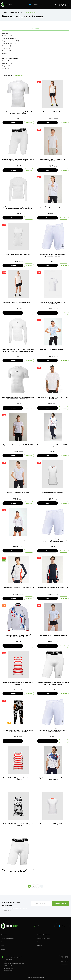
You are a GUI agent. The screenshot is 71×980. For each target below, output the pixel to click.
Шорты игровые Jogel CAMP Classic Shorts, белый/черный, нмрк (53, 731)
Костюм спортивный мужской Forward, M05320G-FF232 (53, 445)
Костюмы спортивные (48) (10, 56)
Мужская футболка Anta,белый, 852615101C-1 (18, 445)
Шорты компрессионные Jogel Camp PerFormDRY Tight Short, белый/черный (53, 683)
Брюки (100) (5, 68)
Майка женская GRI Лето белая (53, 112)
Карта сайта (39, 945)
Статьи (2, 945)
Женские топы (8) (7, 63)
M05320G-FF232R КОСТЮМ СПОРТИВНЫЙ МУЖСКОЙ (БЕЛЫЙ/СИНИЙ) (18, 635)
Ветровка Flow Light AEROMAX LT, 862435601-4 (53, 207)
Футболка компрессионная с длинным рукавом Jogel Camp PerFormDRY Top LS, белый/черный (18, 350)
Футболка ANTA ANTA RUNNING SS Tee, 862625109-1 (52, 160)
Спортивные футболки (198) (10, 41)
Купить (13, 122)
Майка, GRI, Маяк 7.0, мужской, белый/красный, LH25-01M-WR (18, 778)
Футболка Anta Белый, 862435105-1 (18, 492)
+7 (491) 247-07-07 (8, 965)
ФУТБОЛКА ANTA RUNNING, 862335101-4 (52, 349)
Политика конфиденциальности (44, 934)
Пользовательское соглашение (43, 938)
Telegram (35, 4)
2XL (57, 295)
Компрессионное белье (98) (10, 58)
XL (24, 104)
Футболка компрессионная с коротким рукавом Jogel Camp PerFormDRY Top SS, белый (18, 398)
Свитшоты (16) (6, 46)
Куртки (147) (5, 53)
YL (24, 152)
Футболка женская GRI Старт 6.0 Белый (53, 824)
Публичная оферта (41, 942)
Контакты (3, 949)
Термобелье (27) (7, 36)
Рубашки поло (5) (7, 48)
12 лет (15, 723)
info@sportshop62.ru (8, 970)
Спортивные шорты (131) (9, 38)
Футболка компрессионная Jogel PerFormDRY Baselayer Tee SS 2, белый (18, 112)
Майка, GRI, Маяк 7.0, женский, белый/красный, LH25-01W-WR (18, 683)
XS (11, 104)
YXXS (51, 533)
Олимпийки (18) (6, 51)
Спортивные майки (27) (9, 43)
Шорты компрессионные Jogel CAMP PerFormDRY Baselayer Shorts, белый (18, 160)
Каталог (40, 926)
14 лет (20, 723)
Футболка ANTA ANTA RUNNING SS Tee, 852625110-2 (52, 302)
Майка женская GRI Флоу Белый (52, 492)
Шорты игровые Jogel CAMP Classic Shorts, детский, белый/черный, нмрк (53, 540)
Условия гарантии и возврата (7, 938)
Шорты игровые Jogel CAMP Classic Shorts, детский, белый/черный (53, 255)
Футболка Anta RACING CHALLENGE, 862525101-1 (53, 635)
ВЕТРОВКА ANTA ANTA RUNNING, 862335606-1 (18, 540)
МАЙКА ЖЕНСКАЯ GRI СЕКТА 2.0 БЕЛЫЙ (18, 254)
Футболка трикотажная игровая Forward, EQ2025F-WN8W (52, 778)
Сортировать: (8, 75)
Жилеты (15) (5, 61)
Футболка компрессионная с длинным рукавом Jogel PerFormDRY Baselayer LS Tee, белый (18, 207)
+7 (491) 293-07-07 (8, 959)
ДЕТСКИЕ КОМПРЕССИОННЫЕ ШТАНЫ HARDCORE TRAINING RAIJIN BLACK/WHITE (18, 731)
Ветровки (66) (6, 66)
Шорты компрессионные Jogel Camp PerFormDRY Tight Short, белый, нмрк (18, 870)
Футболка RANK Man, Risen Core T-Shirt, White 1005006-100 (53, 398)
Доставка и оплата (5, 942)
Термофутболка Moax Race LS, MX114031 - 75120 (52, 587)
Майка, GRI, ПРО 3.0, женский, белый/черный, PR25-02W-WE (18, 824)
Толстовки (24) (6, 33)
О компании (3, 934)
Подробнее (28, 122)
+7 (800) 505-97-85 (8, 961)
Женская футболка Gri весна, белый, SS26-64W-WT (18, 302)
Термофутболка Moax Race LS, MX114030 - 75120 (18, 587)
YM (21, 152)
